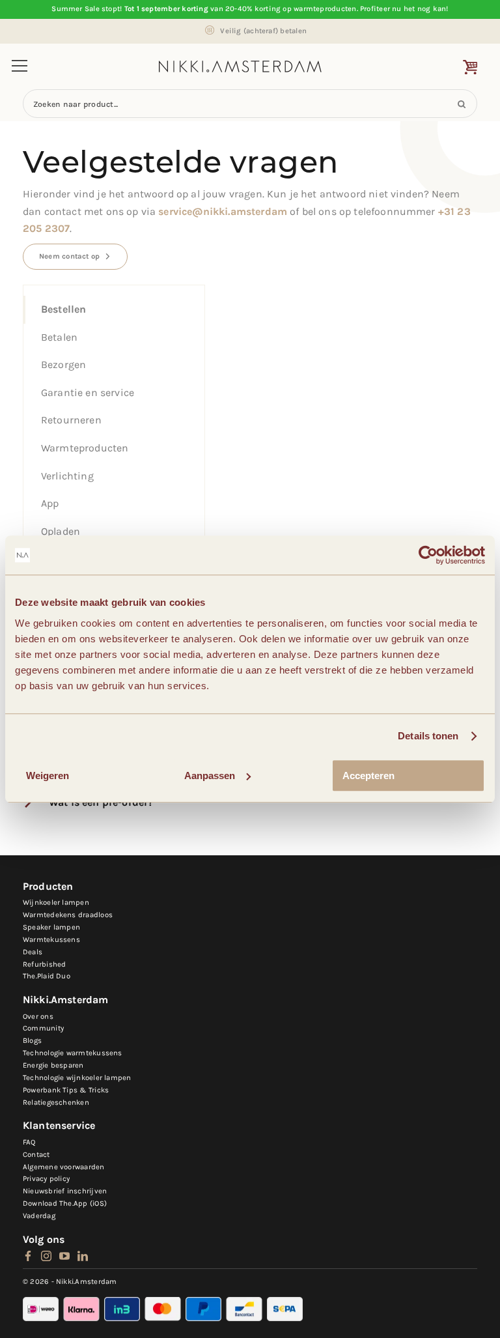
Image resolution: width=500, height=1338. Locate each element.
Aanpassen (209, 775)
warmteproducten (325, 9)
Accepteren (368, 775)
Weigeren (47, 775)
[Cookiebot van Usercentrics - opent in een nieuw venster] (428, 555)
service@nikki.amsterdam (222, 211)
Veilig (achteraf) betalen (263, 31)
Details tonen (428, 735)
